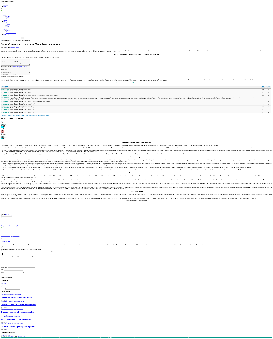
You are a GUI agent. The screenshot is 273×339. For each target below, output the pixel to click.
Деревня (8, 24)
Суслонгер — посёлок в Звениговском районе (18, 305)
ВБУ (4, 15)
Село (7, 26)
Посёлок (8, 25)
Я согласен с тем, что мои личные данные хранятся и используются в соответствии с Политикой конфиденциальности (31, 251)
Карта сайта (6, 34)
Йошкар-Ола (9, 22)
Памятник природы (11, 31)
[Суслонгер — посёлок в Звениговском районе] (12, 301)
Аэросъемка (6, 27)
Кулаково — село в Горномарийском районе (18, 327)
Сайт (2, 275)
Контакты (5, 5)
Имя (2, 269)
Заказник (8, 30)
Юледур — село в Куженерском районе (10, 225)
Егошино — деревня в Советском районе (16, 297)
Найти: (5, 38)
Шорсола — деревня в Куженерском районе (17, 312)
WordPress (11, 336)
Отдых (5, 20)
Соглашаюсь (210, 337)
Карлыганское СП (8, 215)
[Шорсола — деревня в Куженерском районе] (12, 309)
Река (7, 19)
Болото (8, 16)
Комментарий (4, 267)
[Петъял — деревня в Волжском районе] (11, 316)
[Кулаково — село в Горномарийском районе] (12, 323)
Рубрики (3, 288)
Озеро (7, 17)
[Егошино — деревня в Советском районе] (11, 294)
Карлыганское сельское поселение (20, 66)
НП (4, 21)
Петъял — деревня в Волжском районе (16, 319)
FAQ (4, 6)
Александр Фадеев (14, 47)
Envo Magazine (21, 336)
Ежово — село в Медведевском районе (10, 236)
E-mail (2, 272)
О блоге (5, 3)
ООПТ (5, 29)
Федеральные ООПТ (11, 33)
